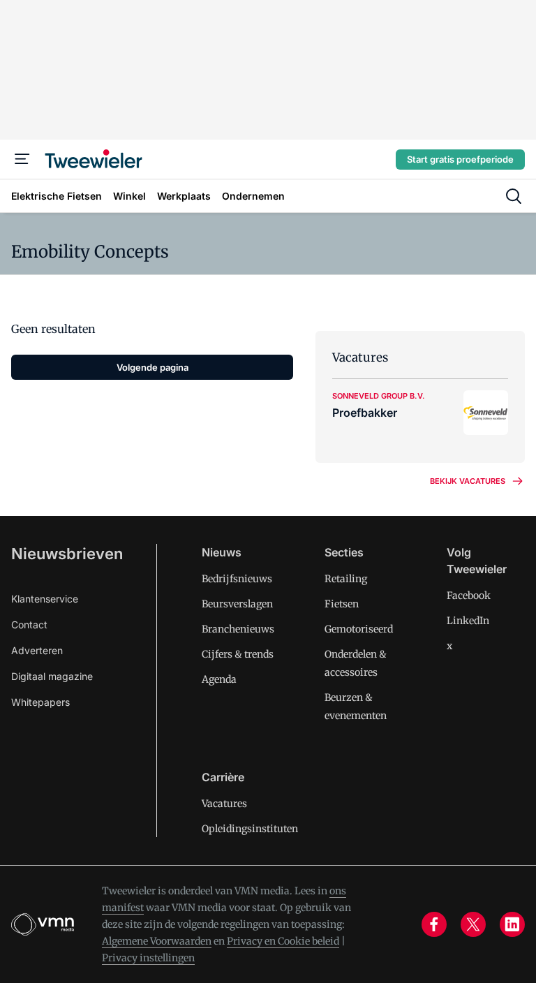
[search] (513, 196)
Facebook (469, 595)
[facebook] (434, 924)
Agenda (219, 679)
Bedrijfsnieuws (237, 578)
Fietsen (342, 604)
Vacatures (224, 803)
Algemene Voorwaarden (156, 941)
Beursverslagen (237, 604)
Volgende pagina (152, 367)
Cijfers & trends (238, 654)
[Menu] (22, 159)
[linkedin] (512, 924)
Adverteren (37, 650)
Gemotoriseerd (359, 629)
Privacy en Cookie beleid (283, 941)
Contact (29, 624)
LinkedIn (468, 620)
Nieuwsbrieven (67, 554)
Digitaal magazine (52, 676)
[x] (473, 924)
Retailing (346, 578)
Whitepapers (40, 702)
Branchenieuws (238, 629)
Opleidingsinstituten (250, 828)
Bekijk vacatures (467, 481)
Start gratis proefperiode (460, 159)
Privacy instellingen (148, 958)
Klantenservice (44, 599)
